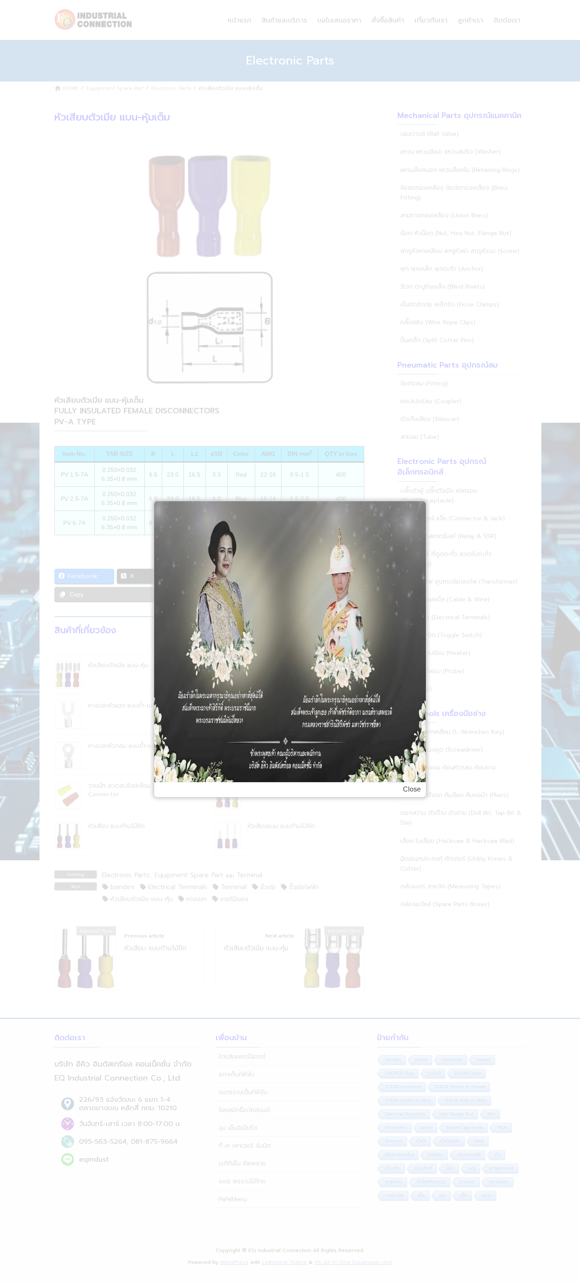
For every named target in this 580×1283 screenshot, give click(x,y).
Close (412, 789)
